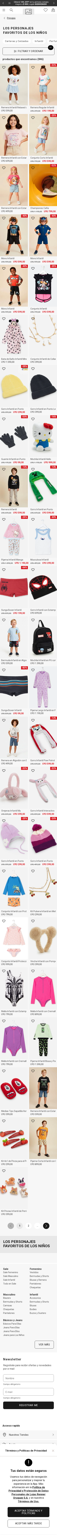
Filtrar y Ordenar (35, 50)
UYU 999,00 (6, 262)
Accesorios (35, 1298)
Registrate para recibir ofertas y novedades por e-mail (27, 1367)
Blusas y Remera (38, 1280)
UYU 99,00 (18, 462)
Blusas (33, 1305)
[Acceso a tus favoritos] (45, 10)
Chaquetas (35, 1287)
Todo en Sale (9, 1283)
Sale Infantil (9, 1280)
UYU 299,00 (35, 111)
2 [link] (28, 1225)
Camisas (7, 1305)
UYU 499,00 (7, 211)
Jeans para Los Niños (13, 1335)
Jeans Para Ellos (11, 1331)
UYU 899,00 (35, 814)
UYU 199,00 (48, 111)
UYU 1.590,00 (7, 362)
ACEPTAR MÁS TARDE (28, 1523)
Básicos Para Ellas (12, 1323)
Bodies (33, 1309)
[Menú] (4, 10)
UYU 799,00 (35, 161)
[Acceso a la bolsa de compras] (53, 10)
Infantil (39, 41)
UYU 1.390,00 (37, 663)
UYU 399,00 (36, 362)
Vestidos (34, 1272)
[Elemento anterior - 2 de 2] (3, 3)
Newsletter (12, 1359)
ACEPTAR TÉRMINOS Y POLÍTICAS (28, 1512)
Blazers (7, 1298)
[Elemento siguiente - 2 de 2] (54, 3)
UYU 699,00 (7, 161)
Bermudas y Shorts (39, 1276)
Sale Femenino (10, 1272)
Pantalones (35, 1283)
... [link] (37, 1225)
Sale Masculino (10, 1276)
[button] (4, 18)
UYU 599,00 (7, 110)
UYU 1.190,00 (36, 211)
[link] (11, 1226)
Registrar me (28, 1405)
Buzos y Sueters (38, 1313)
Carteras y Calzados (16, 41)
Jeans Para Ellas (11, 1327)
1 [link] (19, 1225)
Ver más (44, 1344)
